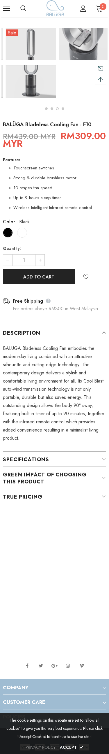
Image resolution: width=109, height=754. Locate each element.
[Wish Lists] (85, 276)
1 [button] (46, 108)
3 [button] (57, 108)
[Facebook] (27, 665)
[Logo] (55, 8)
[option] (28, 64)
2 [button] (52, 108)
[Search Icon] (29, 8)
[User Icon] (83, 9)
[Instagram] (68, 665)
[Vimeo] (81, 665)
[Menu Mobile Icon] (6, 8)
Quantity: (12, 248)
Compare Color (86, 89)
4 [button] (63, 108)
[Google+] (54, 665)
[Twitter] (40, 665)
